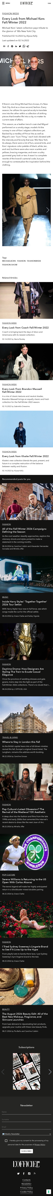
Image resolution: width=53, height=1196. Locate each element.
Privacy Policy (40, 1145)
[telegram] (28, 46)
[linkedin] (16, 46)
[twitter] (20, 46)
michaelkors (9, 261)
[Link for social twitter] (18, 1174)
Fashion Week (10, 13)
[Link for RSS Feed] (34, 1174)
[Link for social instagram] (29, 1174)
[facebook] (8, 46)
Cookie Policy (26, 1192)
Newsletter (26, 1184)
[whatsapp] (24, 46)
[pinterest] (12, 46)
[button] (48, 210)
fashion (21, 261)
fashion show (9, 265)
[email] (4, 46)
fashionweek (34, 261)
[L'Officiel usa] (26, 3)
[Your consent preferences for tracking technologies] (48, 1191)
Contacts (26, 1180)
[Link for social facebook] (24, 1174)
